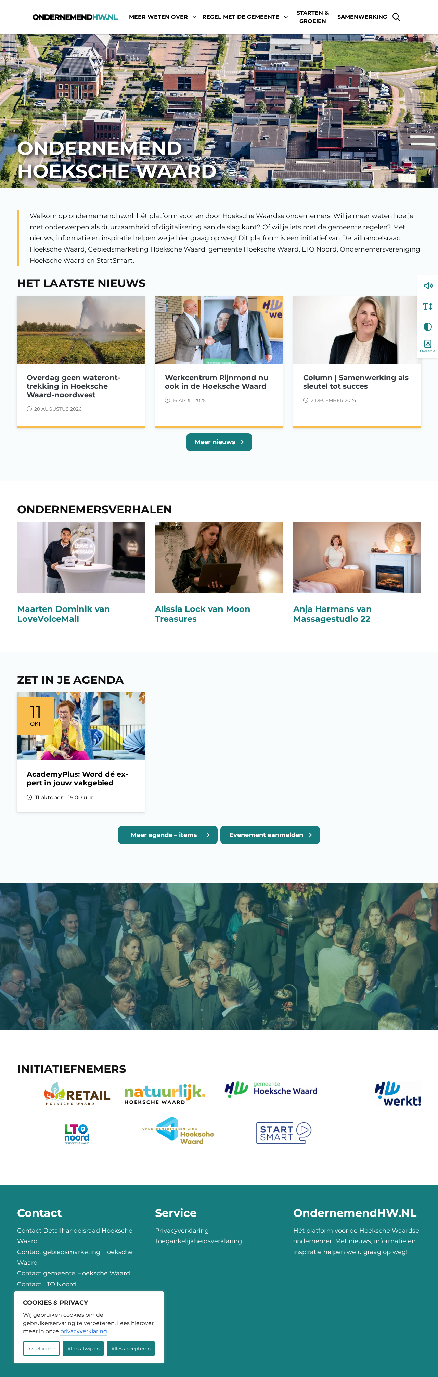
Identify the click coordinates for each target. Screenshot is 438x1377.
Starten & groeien (313, 17)
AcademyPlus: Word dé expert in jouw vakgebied (77, 778)
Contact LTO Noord (46, 1284)
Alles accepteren (131, 1349)
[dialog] (89, 1327)
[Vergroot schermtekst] (427, 306)
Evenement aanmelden (266, 834)
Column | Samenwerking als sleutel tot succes (356, 381)
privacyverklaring (83, 1331)
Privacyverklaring (182, 1230)
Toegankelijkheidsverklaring (198, 1241)
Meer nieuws (215, 442)
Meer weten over (158, 17)
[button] (427, 285)
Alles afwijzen (83, 1349)
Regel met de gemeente (240, 17)
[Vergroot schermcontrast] (427, 327)
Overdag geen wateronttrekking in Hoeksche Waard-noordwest (73, 386)
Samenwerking (362, 17)
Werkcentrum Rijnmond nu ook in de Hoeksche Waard (216, 381)
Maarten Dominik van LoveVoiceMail (63, 614)
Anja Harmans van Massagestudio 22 (332, 614)
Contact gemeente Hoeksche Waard (73, 1273)
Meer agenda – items (164, 834)
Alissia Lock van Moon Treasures (202, 614)
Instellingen (41, 1349)
